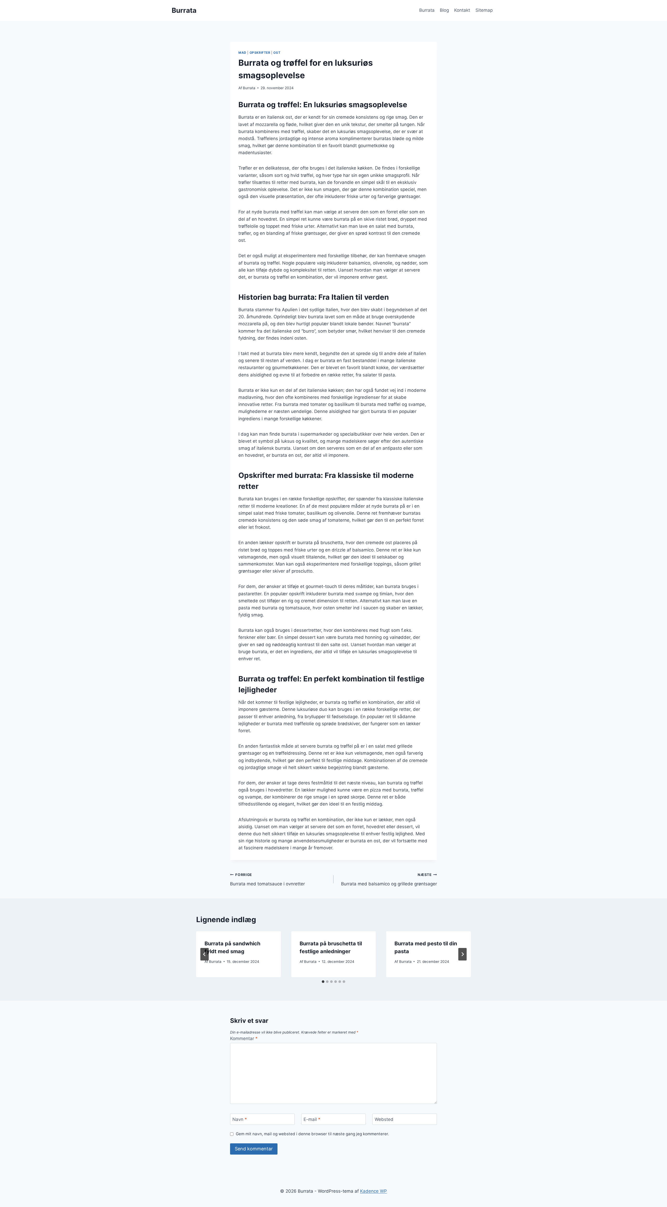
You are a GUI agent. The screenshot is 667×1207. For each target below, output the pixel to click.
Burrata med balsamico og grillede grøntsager (389, 879)
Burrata (427, 10)
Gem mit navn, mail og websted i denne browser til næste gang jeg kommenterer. (312, 1133)
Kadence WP (373, 1191)
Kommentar (244, 1038)
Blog (444, 10)
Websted (384, 1119)
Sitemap (484, 10)
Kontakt (462, 10)
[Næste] (462, 954)
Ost (276, 53)
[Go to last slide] (204, 954)
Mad (242, 53)
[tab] (323, 981)
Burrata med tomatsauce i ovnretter (267, 879)
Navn (239, 1119)
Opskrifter (260, 53)
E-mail (312, 1119)
